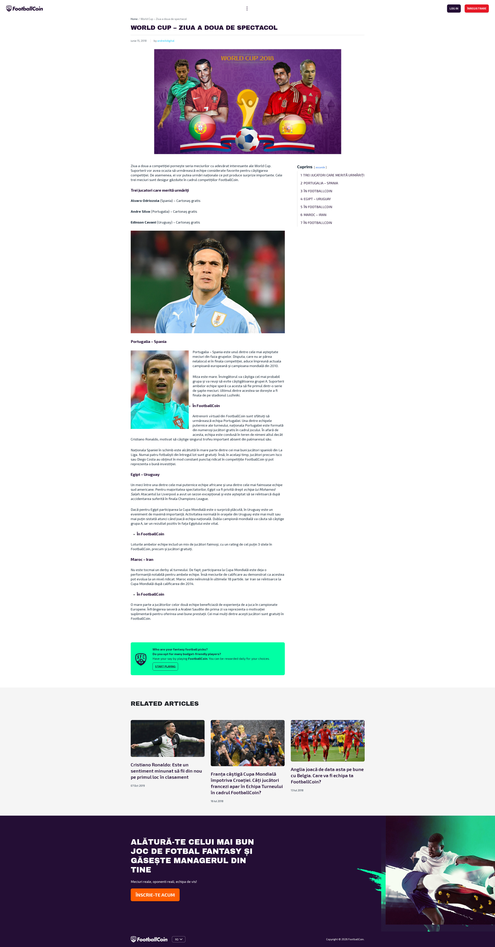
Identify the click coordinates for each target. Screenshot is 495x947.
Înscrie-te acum (155, 895)
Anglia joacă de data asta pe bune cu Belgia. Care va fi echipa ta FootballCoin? (327, 775)
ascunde (320, 167)
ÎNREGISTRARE (476, 8)
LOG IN (454, 8)
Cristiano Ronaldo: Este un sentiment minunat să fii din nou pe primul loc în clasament (166, 771)
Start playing (165, 666)
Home (134, 18)
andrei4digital (165, 40)
